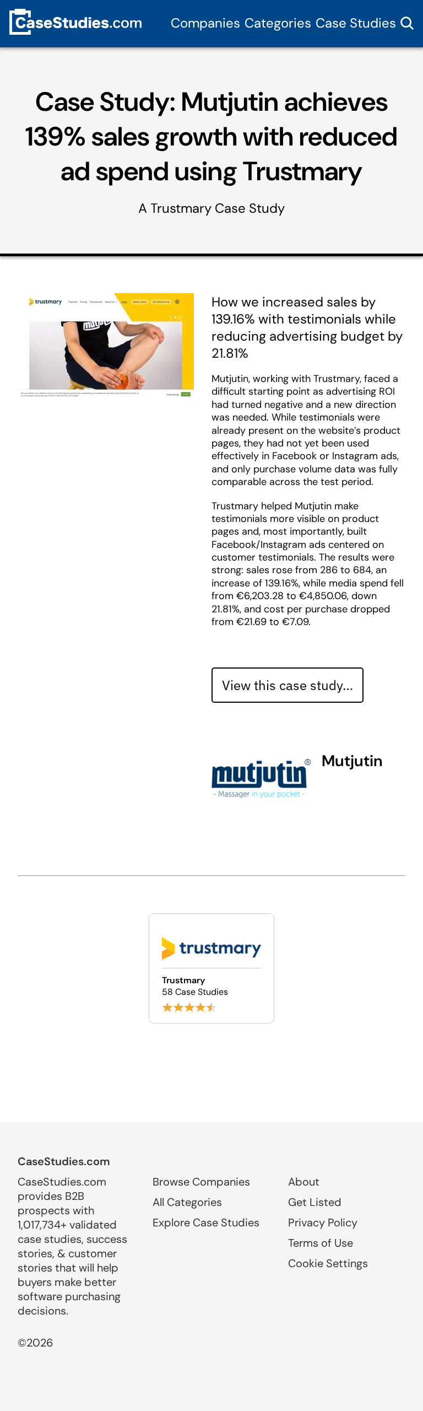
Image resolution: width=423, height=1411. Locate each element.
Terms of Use (320, 1243)
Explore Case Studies (206, 1222)
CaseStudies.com (64, 1161)
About (303, 1182)
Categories (278, 22)
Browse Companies (201, 1182)
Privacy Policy (322, 1222)
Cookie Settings (328, 1263)
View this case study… (287, 685)
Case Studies (356, 22)
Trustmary (181, 208)
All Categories (187, 1202)
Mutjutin (352, 761)
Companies (205, 22)
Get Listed (314, 1202)
